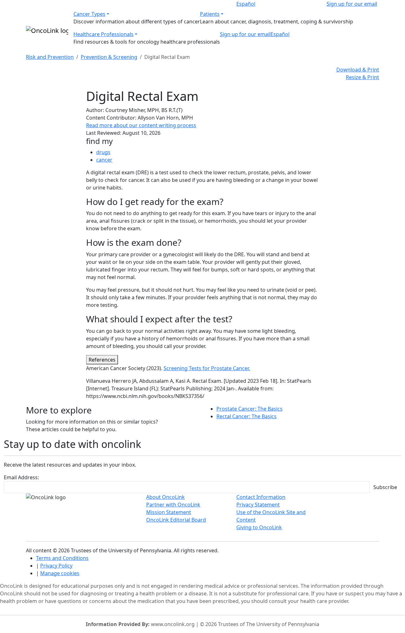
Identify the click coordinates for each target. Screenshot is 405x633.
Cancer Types (89, 13)
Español (245, 3)
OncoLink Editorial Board (176, 519)
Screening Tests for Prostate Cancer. (207, 368)
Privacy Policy (56, 565)
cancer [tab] (104, 159)
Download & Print (357, 69)
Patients (210, 13)
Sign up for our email (352, 3)
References (102, 359)
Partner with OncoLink (173, 504)
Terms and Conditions (62, 558)
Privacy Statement (258, 504)
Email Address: (21, 477)
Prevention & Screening (109, 56)
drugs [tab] (103, 152)
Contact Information (260, 496)
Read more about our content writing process (141, 125)
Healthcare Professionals (103, 34)
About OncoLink (165, 496)
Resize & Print (362, 77)
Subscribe (385, 487)
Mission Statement (168, 512)
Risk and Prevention (50, 56)
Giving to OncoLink (259, 527)
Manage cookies (59, 573)
